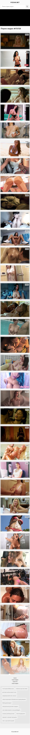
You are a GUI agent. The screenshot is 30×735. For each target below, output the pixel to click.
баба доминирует (7, 703)
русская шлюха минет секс (9, 692)
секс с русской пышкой (8, 721)
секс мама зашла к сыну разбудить (11, 710)
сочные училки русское (8, 714)
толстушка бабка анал (8, 689)
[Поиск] (27, 6)
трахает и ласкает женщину (9, 717)
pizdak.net (15, 2)
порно (15, 678)
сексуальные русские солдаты (10, 706)
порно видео (15, 680)
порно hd (15, 682)
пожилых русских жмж (21, 689)
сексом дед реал (20, 714)
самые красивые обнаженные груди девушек (14, 699)
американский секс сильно (9, 696)
